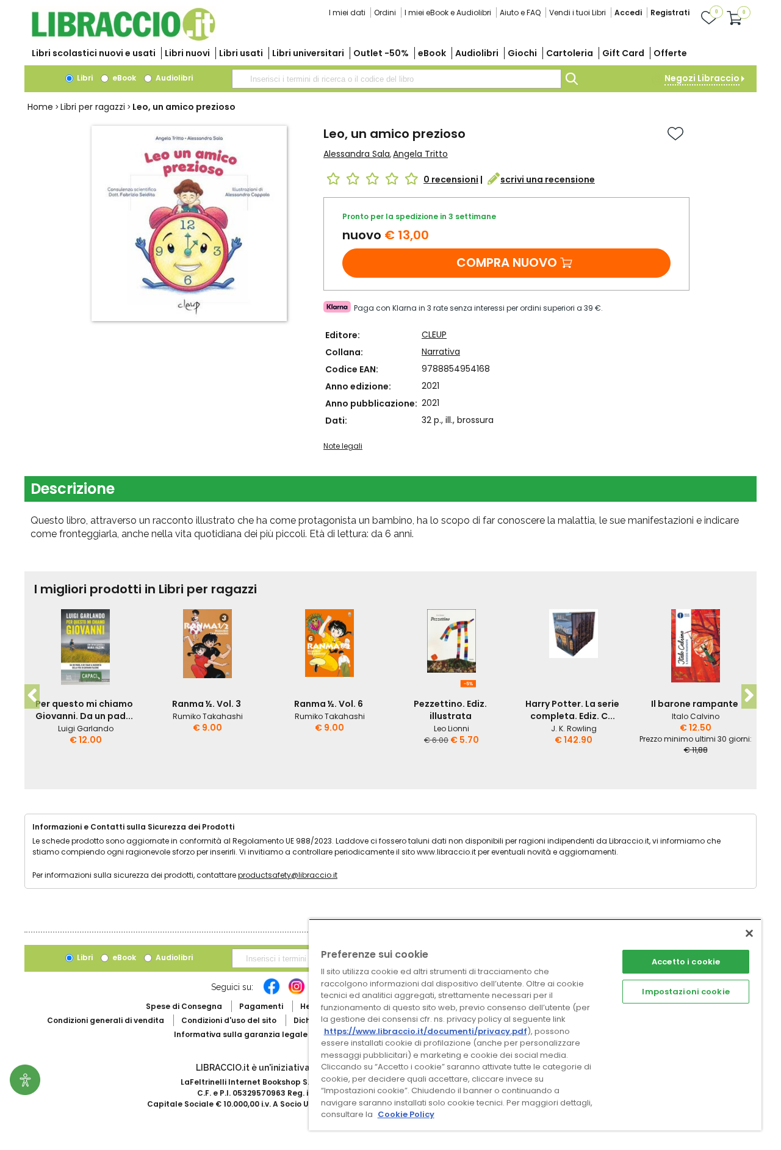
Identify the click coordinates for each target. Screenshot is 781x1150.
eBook (432, 53)
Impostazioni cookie (685, 991)
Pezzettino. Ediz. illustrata (450, 710)
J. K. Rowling (574, 728)
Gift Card (623, 53)
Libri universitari (308, 53)
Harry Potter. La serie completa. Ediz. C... (572, 710)
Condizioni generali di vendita (105, 1020)
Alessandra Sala (356, 154)
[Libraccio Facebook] (271, 992)
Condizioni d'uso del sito (228, 1020)
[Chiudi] (749, 933)
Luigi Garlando (85, 728)
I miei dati (347, 12)
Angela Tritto (420, 154)
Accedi (628, 12)
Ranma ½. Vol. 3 (206, 704)
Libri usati (241, 53)
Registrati (669, 12)
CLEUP (434, 334)
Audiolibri (476, 53)
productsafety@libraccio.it (287, 875)
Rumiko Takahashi (208, 716)
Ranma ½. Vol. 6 (328, 704)
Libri (84, 78)
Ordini (385, 12)
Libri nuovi (187, 53)
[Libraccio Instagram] (296, 992)
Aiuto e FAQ (520, 12)
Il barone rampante (694, 704)
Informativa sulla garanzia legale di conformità (268, 1034)
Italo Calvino (695, 716)
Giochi (522, 53)
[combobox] (396, 79)
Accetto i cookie (686, 961)
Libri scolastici (94, 53)
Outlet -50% (381, 53)
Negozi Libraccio (702, 78)
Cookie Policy (406, 1114)
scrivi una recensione (547, 179)
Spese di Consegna (184, 1006)
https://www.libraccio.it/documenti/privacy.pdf (425, 1031)
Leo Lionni (451, 728)
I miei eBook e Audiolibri (448, 12)
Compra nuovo (506, 262)
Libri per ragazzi (92, 107)
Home (40, 107)
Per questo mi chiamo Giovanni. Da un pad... (84, 710)
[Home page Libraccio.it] (123, 38)
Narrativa (441, 351)
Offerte (670, 53)
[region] (535, 1024)
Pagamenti (261, 1006)
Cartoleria (569, 53)
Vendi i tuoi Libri (577, 12)
